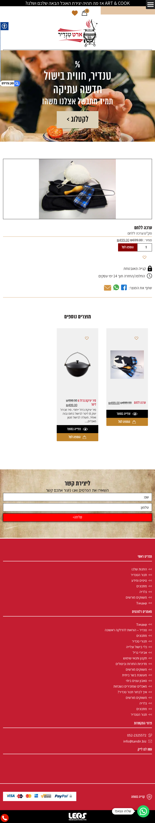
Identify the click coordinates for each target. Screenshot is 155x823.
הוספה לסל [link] (124, 422)
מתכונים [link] (141, 586)
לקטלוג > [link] (77, 119)
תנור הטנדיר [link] (139, 575)
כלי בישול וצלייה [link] (136, 647)
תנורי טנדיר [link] (139, 641)
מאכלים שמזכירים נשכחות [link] (130, 686)
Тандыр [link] (141, 603)
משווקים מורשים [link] (136, 597)
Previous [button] (149, 183)
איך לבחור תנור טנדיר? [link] (132, 692)
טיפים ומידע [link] (139, 580)
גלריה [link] (143, 592)
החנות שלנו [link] (139, 569)
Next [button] (5, 183)
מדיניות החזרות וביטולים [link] (131, 664)
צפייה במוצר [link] (123, 414)
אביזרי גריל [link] (140, 652)
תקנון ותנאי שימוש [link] (135, 658)
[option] (77, 189)
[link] (84, 13)
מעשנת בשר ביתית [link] (134, 675)
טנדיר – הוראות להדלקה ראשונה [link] (126, 630)
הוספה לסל (128, 247)
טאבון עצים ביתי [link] (136, 680)
